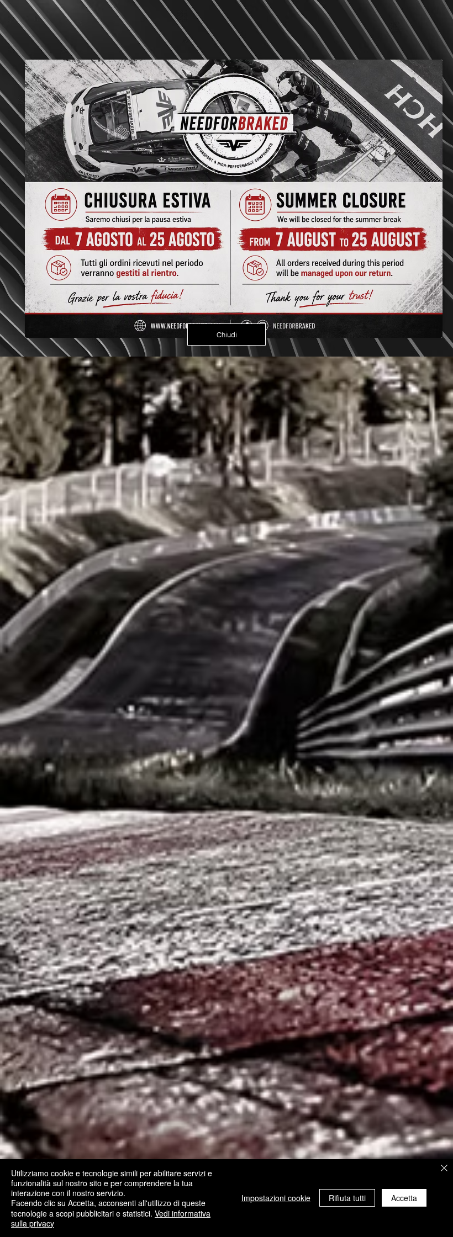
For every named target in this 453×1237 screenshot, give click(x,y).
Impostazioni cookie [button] (275, 1197)
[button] (226, 334)
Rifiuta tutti (347, 1197)
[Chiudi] (444, 1168)
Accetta (404, 1197)
